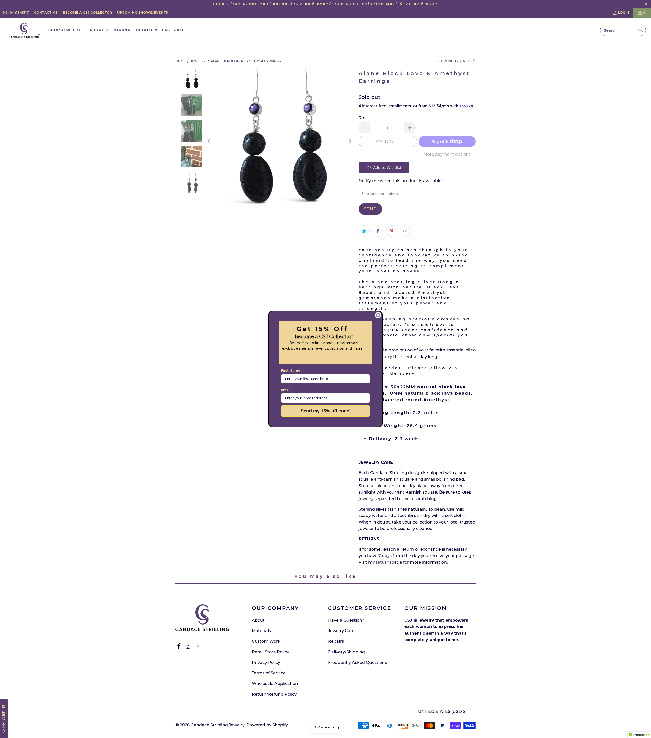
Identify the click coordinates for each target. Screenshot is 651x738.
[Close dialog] (378, 315)
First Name (290, 370)
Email (286, 390)
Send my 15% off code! (326, 410)
